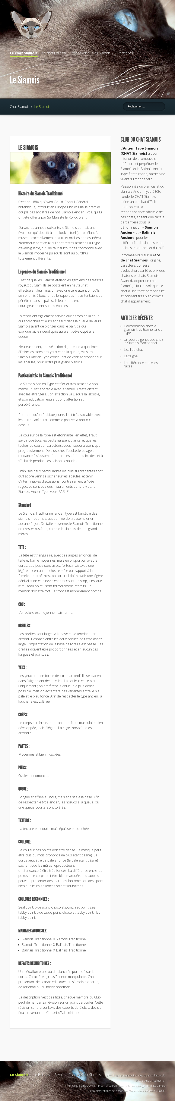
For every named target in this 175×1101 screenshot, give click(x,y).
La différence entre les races (141, 364)
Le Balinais (41, 1074)
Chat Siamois (19, 106)
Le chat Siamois (24, 53)
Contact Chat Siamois (85, 1074)
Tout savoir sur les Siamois (90, 53)
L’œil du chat (133, 349)
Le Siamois (19, 1074)
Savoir (59, 1074)
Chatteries (125, 53)
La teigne (131, 356)
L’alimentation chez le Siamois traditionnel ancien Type (144, 329)
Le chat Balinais (54, 53)
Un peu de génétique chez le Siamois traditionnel (143, 341)
